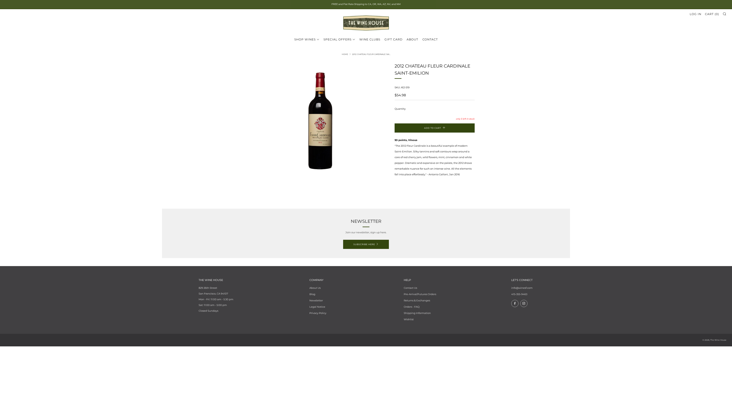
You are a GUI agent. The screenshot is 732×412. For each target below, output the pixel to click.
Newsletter (316, 300)
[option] (320, 122)
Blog (312, 294)
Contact (430, 39)
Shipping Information (417, 313)
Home (345, 54)
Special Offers (337, 39)
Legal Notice (317, 306)
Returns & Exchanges (417, 300)
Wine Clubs (369, 39)
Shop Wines (305, 39)
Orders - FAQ (412, 306)
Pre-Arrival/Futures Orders (420, 294)
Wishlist (409, 319)
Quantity (400, 108)
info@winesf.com (522, 287)
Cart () (712, 14)
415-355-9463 (519, 294)
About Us (315, 287)
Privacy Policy (317, 313)
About (412, 39)
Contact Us (410, 287)
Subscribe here (364, 244)
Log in (695, 14)
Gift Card (393, 39)
